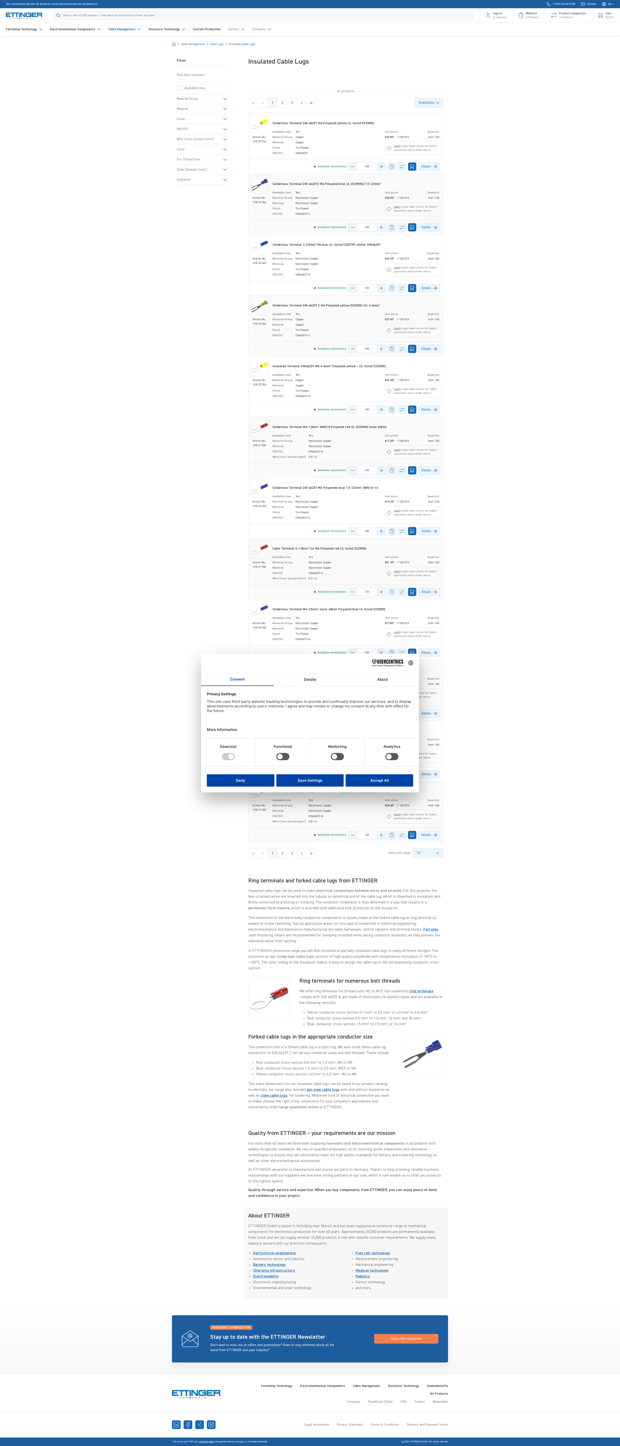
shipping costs (206, 1441)
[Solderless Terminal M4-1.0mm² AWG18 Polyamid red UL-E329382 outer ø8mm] (259, 428)
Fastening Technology (276, 1386)
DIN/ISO (182, 129)
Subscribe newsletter (406, 1338)
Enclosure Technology (403, 1386)
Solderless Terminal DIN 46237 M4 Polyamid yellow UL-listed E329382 (323, 123)
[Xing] (199, 1424)
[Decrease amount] (352, 166)
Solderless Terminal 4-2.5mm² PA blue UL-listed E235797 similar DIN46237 (326, 244)
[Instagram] (211, 1424)
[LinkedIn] (176, 1424)
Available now (195, 88)
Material (182, 109)
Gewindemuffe (437, 1386)
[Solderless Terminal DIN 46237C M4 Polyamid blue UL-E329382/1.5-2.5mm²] (259, 185)
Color (181, 149)
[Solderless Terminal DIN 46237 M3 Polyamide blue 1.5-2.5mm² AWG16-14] (259, 488)
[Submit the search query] (58, 15)
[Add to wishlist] (392, 166)
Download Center (380, 1401)
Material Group (187, 98)
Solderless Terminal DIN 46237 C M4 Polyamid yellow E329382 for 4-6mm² (326, 305)
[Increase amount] (381, 166)
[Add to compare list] (402, 166)
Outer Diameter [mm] (192, 169)
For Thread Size (188, 159)
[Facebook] (188, 1424)
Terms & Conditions (385, 1424)
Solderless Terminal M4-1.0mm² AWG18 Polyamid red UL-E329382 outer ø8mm (329, 427)
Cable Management (366, 1386)
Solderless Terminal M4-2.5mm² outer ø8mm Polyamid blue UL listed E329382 (328, 609)
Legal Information (316, 1424)
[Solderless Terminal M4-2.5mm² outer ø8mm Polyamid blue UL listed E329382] (259, 610)
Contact (419, 1401)
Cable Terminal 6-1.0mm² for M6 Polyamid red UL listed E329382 (319, 548)
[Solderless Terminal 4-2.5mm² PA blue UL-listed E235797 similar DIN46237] (259, 245)
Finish (181, 119)
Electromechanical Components (322, 1386)
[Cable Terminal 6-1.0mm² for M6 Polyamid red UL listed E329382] (259, 549)
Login (397, 146)
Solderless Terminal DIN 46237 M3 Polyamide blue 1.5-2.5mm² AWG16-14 (325, 488)
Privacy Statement (350, 1424)
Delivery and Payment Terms (427, 1424)
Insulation (184, 179)
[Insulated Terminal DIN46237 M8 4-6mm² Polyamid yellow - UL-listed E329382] (259, 367)
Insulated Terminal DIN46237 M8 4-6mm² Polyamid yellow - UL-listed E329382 (329, 366)
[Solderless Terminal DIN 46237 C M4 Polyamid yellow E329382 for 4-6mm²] (259, 306)
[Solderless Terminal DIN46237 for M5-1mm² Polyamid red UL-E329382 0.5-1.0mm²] (259, 792)
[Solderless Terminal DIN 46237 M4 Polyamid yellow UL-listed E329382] (259, 124)
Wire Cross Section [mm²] (195, 139)
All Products (439, 1393)
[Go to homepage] (24, 15)
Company (353, 1401)
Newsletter (440, 1401)
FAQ (403, 1401)
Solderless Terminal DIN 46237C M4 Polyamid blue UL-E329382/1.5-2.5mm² (326, 184)
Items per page (400, 853)
